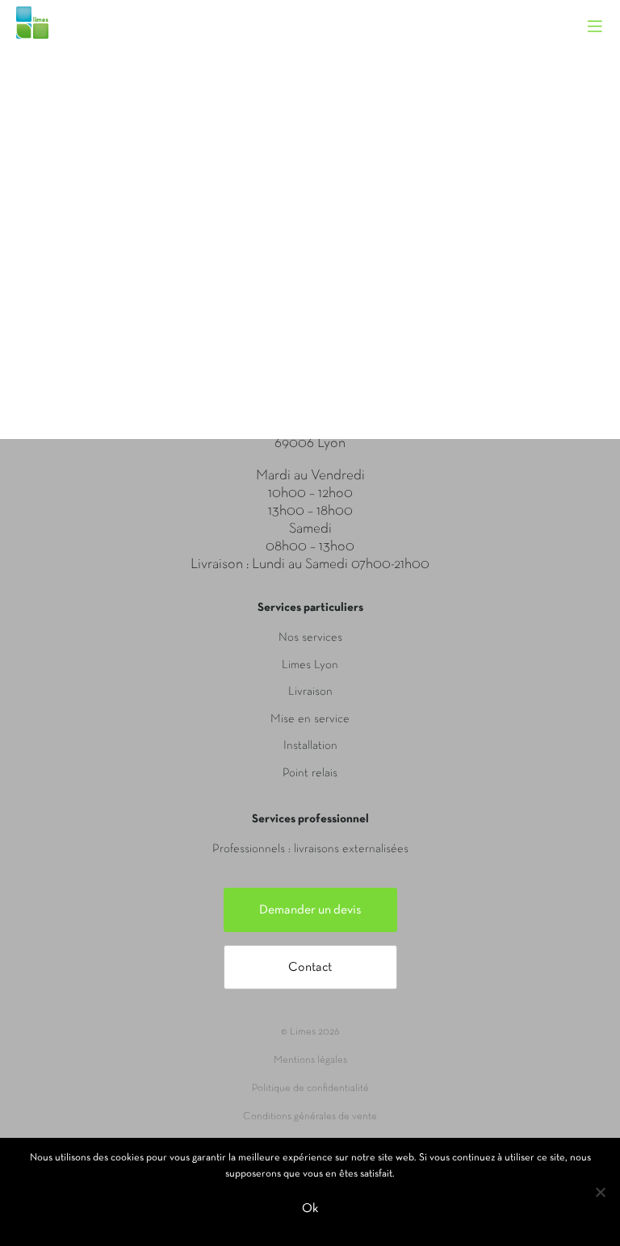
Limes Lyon (310, 665)
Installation (310, 745)
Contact (310, 967)
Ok (310, 1209)
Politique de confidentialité (310, 1088)
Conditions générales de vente (310, 1117)
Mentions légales (310, 1060)
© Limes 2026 (310, 1032)
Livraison (310, 691)
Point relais (310, 773)
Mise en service (310, 719)
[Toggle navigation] (603, 12)
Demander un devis (310, 910)
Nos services (310, 637)
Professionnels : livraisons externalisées (310, 849)
